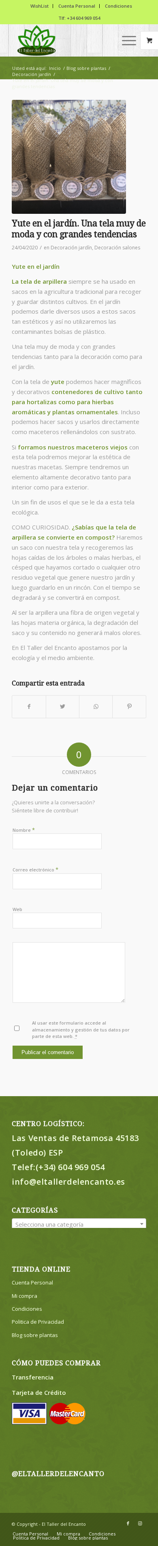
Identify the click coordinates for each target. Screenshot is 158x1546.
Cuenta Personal (76, 6)
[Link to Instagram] (140, 1523)
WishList (39, 6)
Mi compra (24, 1295)
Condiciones (118, 6)
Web (17, 909)
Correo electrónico (35, 869)
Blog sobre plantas (35, 1335)
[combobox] (79, 1224)
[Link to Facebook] (128, 1523)
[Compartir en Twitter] (62, 707)
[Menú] (125, 40)
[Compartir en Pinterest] (129, 707)
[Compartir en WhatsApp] (95, 707)
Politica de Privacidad (38, 1321)
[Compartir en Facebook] (28, 707)
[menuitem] (39, 6)
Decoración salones (117, 247)
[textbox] (79, 1224)
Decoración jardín (71, 247)
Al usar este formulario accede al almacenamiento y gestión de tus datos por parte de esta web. (81, 1029)
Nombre (24, 829)
